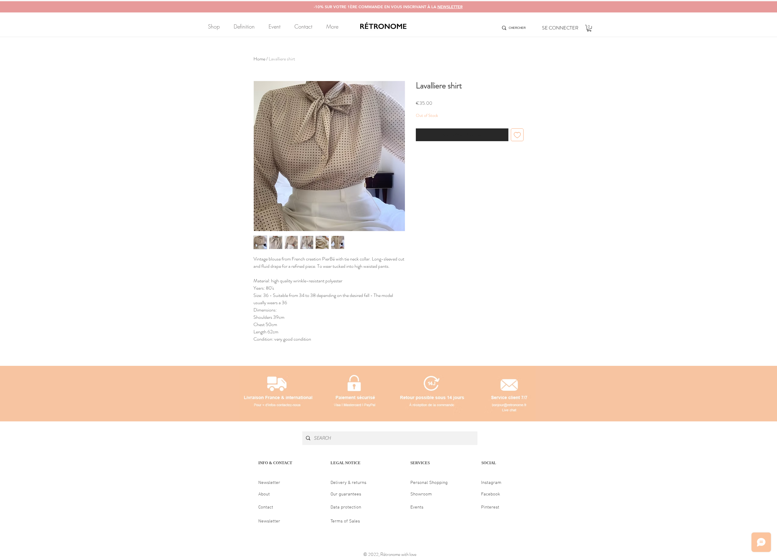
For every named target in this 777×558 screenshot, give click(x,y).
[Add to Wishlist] (517, 134)
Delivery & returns (348, 482)
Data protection (346, 507)
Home (259, 58)
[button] (589, 28)
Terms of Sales (345, 521)
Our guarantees (346, 494)
